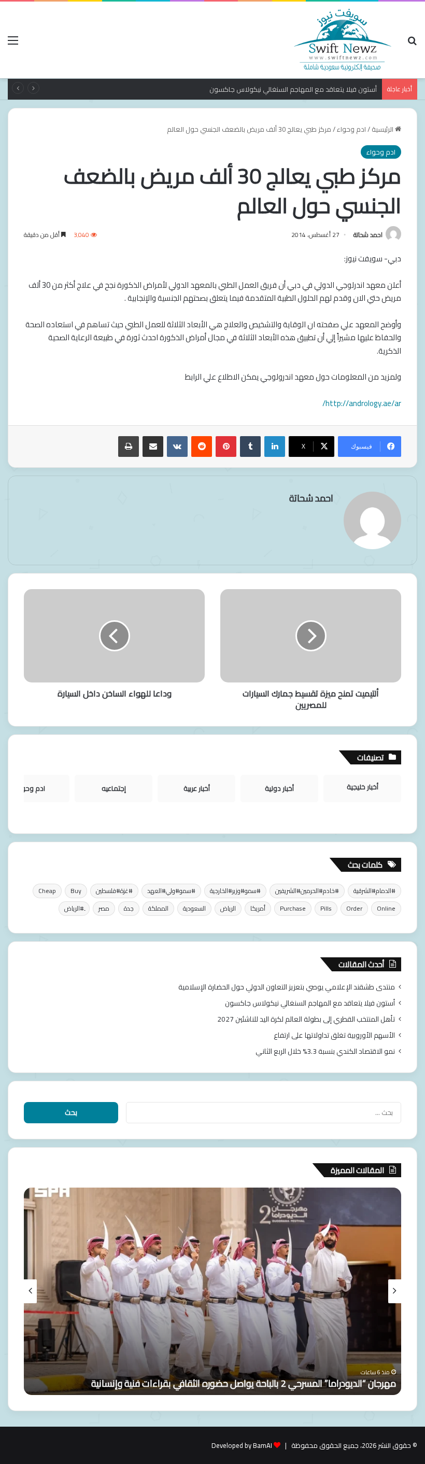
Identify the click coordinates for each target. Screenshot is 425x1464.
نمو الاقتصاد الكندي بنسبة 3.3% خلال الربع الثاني (325, 1051)
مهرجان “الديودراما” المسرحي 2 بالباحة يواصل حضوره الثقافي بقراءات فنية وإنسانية (243, 1383)
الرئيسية (383, 129)
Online (386, 908)
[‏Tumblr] (250, 446)
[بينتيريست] (226, 446)
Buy (75, 891)
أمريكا (257, 908)
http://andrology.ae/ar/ (361, 403)
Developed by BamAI (241, 1445)
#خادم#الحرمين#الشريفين (307, 891)
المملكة (158, 908)
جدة (129, 908)
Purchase (293, 908)
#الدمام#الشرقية (374, 891)
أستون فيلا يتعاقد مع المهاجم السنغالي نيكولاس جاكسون (293, 89)
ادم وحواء (351, 129)
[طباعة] (128, 446)
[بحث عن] (412, 43)
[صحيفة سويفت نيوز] (342, 40)
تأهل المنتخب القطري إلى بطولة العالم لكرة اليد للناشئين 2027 (306, 1019)
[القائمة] (13, 43)
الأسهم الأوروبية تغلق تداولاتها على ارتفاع (334, 1035)
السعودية (194, 908)
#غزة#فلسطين (114, 891)
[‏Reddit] (201, 446)
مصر (103, 908)
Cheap (47, 891)
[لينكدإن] (274, 446)
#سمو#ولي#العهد (171, 891)
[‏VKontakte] (177, 446)
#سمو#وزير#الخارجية (235, 891)
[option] (212, 1291)
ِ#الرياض (74, 908)
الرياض (228, 908)
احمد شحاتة (367, 235)
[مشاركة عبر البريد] (153, 446)
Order (354, 908)
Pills (326, 908)
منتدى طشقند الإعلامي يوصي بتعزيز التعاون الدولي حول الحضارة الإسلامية (286, 987)
